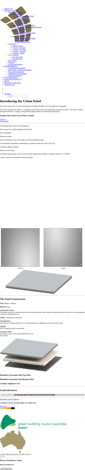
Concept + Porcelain (19, 49)
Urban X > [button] (3, 119)
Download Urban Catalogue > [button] (10, 399)
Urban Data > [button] (4, 121)
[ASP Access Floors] (42, 3)
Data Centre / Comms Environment (19, 70)
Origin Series (18, 31)
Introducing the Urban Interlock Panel (29, 27)
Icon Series (17, 14)
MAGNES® (12, 61)
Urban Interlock (22, 29)
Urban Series (18, 36)
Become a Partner (12, 83)
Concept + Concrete (19, 51)
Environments (11, 66)
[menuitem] (46, 48)
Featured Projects (12, 79)
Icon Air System (22, 22)
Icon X (19, 18)
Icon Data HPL (17, 59)
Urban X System (22, 40)
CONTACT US (9, 85)
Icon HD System (22, 23)
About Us (8, 9)
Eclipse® (11, 62)
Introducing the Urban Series (26, 38)
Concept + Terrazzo (18, 48)
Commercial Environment (16, 68)
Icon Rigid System (23, 20)
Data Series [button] (13, 55)
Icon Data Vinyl (17, 57)
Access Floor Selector (15, 64)
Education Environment (16, 72)
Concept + (12, 44)
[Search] (9, 456)
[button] (7, 94)
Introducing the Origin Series (26, 33)
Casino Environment (15, 75)
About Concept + (18, 46)
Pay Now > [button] (4, 406)
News (6, 81)
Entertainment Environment (17, 74)
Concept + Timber (18, 53)
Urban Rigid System (23, 42)
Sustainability (11, 77)
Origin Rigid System (23, 35)
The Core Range (15, 12)
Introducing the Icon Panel (25, 16)
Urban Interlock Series (23, 25)
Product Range (11, 10)
